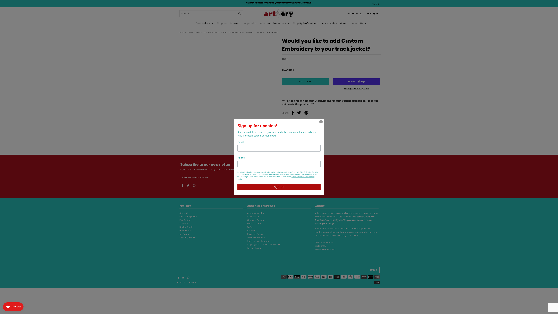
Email (240, 142)
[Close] (321, 121)
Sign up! (279, 187)
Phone (241, 158)
